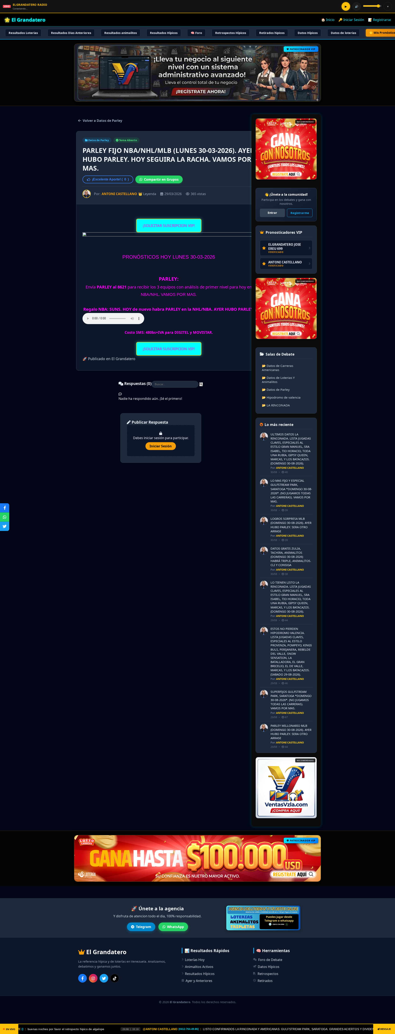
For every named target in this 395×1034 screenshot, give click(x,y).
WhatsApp (175, 927)
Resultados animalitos (120, 33)
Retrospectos (268, 973)
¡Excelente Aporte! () (110, 179)
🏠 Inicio (328, 19)
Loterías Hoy (194, 959)
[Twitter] (104, 978)
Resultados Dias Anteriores (71, 33)
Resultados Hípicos (164, 33)
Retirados (265, 980)
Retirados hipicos (272, 33)
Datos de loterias (343, 33)
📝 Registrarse (379, 19)
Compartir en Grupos (161, 179)
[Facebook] (82, 978)
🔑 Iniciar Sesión (351, 19)
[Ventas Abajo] (286, 787)
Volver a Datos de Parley (102, 120)
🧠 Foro (196, 33)
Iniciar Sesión (161, 446)
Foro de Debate (270, 959)
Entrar (272, 213)
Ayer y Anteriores (199, 980)
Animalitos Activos (199, 966)
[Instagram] (93, 978)
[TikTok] (114, 978)
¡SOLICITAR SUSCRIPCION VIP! (169, 225)
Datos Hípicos (308, 33)
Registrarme (299, 213)
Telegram (143, 927)
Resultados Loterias (23, 33)
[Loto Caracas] (286, 149)
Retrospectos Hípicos (230, 33)
